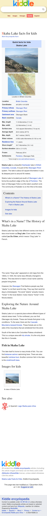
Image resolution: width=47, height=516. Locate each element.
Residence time (8, 142)
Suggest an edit (27, 487)
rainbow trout (14, 357)
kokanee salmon (11, 354)
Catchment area (8, 114)
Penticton (19, 156)
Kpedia (30, 16)
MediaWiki (14, 508)
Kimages (22, 16)
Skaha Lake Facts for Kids (12, 479)
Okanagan (16, 286)
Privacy (26, 510)
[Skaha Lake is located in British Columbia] (21, 84)
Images (15, 16)
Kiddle (4, 510)
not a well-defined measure (26, 159)
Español (36, 16)
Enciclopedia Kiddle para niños (12, 512)
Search (43, 9)
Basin (4, 118)
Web (9, 16)
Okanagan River (21, 108)
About (19, 510)
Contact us (36, 510)
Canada (18, 118)
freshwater (26, 165)
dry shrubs (26, 335)
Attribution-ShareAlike (10, 473)
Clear (39, 9)
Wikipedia (21, 506)
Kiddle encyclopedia (22, 468)
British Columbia (21, 101)
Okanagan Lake (35, 178)
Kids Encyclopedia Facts (10, 36)
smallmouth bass (12, 360)
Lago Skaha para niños (27, 406)
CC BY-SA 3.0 (25, 502)
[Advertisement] (23, 24)
